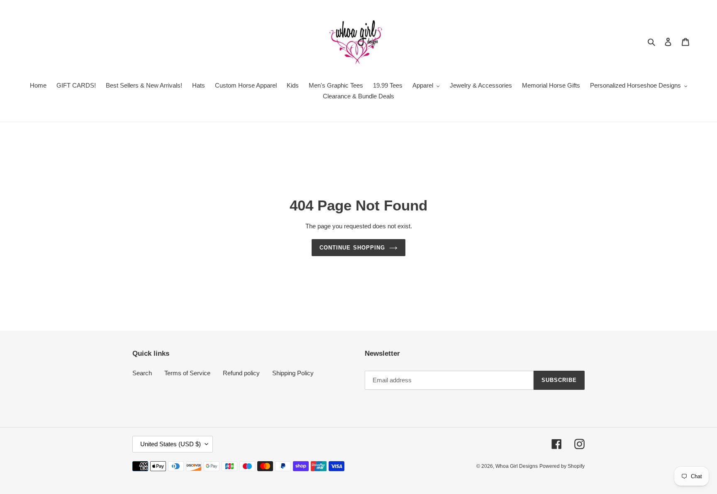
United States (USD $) (170, 444)
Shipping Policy (293, 373)
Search (142, 373)
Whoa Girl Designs (516, 466)
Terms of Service (187, 373)
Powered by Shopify (562, 466)
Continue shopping (352, 248)
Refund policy (241, 373)
